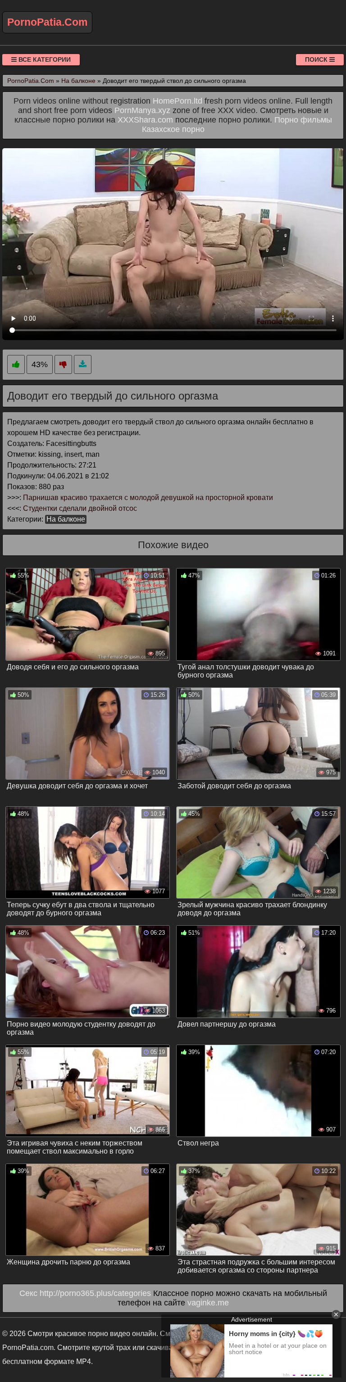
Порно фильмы (303, 119)
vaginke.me (208, 1302)
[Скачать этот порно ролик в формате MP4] (82, 364)
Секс (28, 1293)
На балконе (65, 519)
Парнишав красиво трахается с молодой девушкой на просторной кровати (148, 497)
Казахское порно (173, 129)
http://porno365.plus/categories (95, 1293)
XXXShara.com (145, 119)
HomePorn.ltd (177, 100)
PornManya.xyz (142, 110)
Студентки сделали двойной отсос (80, 508)
